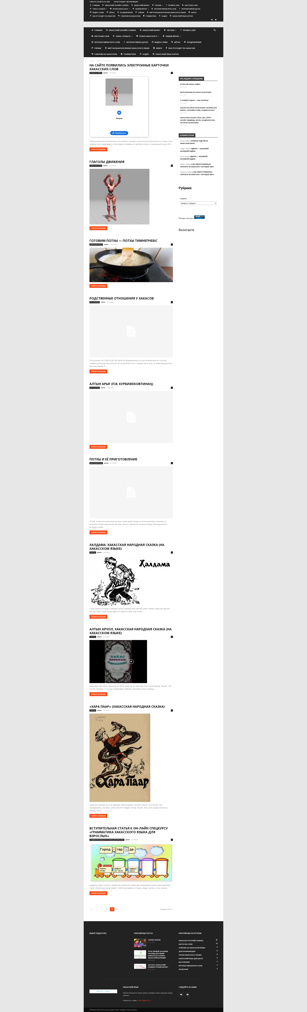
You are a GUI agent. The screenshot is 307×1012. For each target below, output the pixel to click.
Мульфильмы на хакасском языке (195, 92)
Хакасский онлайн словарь (117, 5)
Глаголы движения (106, 162)
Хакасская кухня (96, 244)
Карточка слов (95, 166)
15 (106, 909)
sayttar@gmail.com (144, 1000)
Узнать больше (98, 149)
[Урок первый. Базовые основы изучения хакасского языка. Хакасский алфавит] (140, 954)
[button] (215, 30)
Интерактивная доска (191, 9)
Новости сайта (95, 73)
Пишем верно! (141, 9)
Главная (96, 5)
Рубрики (183, 198)
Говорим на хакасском (130, 16)
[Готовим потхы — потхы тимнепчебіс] (131, 265)
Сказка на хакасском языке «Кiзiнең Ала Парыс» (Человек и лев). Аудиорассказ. (198, 109)
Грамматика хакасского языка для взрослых (107, 840)
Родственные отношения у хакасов (121, 298)
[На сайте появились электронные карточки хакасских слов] (131, 107)
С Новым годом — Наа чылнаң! (194, 100)
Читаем (158, 5)
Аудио (164, 16)
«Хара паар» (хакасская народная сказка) (127, 706)
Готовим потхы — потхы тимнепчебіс (123, 240)
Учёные (141, 12)
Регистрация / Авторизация (126, 2)
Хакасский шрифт (141, 5)
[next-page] (123, 909)
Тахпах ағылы (154, 940)
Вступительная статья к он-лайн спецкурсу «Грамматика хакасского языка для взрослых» (128, 832)
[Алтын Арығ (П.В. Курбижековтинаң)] (131, 417)
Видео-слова (98, 12)
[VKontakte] (212, 20)
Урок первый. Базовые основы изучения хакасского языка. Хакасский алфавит (158, 954)
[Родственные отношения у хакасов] (131, 331)
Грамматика (151, 16)
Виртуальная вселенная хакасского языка (168, 12)
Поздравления (126, 12)
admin (105, 73)
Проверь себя (173, 5)
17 (117, 909)
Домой (91, 61)
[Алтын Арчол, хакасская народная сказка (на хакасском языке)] (131, 661)
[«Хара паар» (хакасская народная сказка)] (131, 758)
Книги (193, 12)
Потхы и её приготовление (113, 459)
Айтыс (112, 12)
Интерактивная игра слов (165, 9)
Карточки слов (191, 5)
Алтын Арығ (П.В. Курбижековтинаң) (121, 384)
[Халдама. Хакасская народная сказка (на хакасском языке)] (131, 581)
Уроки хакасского (120, 9)
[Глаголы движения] (131, 196)
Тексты (92, 552)
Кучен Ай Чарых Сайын (190, 84)
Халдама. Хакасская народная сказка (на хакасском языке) (126, 547)
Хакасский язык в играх (183, 16)
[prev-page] (91, 909)
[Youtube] (216, 20)
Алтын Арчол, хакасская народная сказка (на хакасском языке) (130, 631)
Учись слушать (99, 9)
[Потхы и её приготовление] (131, 492)
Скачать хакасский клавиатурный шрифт (158, 966)
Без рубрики (94, 302)
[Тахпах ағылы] (140, 943)
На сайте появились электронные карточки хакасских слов (129, 67)
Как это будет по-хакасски (104, 16)
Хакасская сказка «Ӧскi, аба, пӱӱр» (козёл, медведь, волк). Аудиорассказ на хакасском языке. (197, 120)
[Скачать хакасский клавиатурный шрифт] (140, 966)
